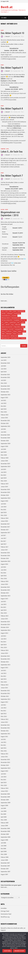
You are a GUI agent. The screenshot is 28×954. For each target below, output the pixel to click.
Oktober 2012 (5, 696)
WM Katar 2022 (14, 336)
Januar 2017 (4, 550)
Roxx (6, 209)
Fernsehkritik (16, 320)
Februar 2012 (4, 719)
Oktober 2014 (5, 627)
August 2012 (4, 702)
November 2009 (5, 797)
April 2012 (3, 713)
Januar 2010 (4, 791)
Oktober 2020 (5, 440)
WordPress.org (5, 917)
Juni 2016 (3, 570)
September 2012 (5, 699)
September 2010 (5, 768)
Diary (2, 30)
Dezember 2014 (5, 621)
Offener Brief (17, 324)
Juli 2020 (3, 449)
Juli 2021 (3, 429)
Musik (12, 324)
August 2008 (4, 840)
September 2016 (5, 561)
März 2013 (4, 682)
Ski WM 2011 (9, 331)
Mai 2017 (3, 541)
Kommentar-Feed (6, 914)
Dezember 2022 (5, 386)
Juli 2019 (3, 469)
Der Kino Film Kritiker (7, 294)
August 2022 (4, 397)
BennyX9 (8, 36)
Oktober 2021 (5, 423)
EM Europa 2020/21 (6, 318)
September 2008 (5, 837)
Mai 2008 (3, 848)
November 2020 (5, 438)
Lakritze (22, 322)
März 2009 (4, 820)
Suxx (7, 148)
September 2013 (5, 665)
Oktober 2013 (5, 662)
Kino (18, 322)
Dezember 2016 (5, 553)
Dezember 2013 (5, 656)
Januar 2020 (4, 461)
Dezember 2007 (5, 863)
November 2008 (5, 831)
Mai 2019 (3, 475)
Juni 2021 (3, 432)
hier (25, 259)
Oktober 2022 (5, 392)
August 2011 (4, 736)
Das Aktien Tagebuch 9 (12, 67)
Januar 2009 (4, 825)
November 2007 (5, 866)
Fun (2, 322)
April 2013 (3, 679)
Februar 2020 (4, 458)
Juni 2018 (3, 507)
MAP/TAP (8, 324)
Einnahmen (14, 315)
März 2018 (4, 515)
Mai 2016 (3, 573)
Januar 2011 (4, 756)
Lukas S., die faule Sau (11, 151)
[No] (26, 943)
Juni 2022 (3, 403)
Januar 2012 (4, 722)
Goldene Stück (13, 322)
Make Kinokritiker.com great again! (11, 885)
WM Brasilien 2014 (5, 336)
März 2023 (4, 383)
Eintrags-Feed (5, 911)
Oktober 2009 (5, 800)
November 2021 (5, 420)
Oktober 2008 (5, 834)
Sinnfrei (3, 148)
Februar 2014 (4, 650)
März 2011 (4, 751)
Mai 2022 (3, 406)
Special (14, 331)
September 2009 (5, 802)
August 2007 (4, 874)
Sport (24, 331)
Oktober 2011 (5, 731)
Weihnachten (9, 333)
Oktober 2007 (5, 869)
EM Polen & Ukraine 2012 (7, 320)
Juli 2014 (3, 636)
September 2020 (5, 443)
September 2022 (5, 395)
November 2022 (5, 389)
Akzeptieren (7, 951)
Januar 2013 (4, 688)
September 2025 (5, 357)
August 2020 (4, 446)
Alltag (2, 209)
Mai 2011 (3, 745)
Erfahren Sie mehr (19, 951)
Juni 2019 (3, 472)
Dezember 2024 (5, 363)
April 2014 (3, 644)
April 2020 (3, 452)
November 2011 (5, 728)
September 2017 (5, 532)
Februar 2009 (4, 823)
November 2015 (5, 590)
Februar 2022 (4, 415)
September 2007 (5, 871)
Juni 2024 (3, 369)
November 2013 (5, 659)
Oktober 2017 (5, 530)
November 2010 (5, 762)
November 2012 (5, 693)
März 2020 (4, 455)
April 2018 (3, 512)
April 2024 (3, 372)
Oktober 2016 (5, 558)
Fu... (25, 320)
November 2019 (5, 463)
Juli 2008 (3, 843)
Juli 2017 (3, 535)
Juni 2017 (3, 538)
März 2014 (4, 647)
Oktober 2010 (5, 765)
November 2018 (5, 492)
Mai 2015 (3, 607)
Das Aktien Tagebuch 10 (12, 33)
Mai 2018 (3, 509)
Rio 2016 (11, 329)
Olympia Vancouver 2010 (7, 327)
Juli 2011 (3, 739)
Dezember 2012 (5, 690)
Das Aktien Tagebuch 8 (12, 108)
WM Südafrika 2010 (15, 338)
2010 (3, 311)
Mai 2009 (3, 814)
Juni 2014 (3, 639)
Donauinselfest (17, 313)
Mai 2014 (3, 642)
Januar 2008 (4, 860)
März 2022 (4, 412)
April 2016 (3, 575)
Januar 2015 (4, 619)
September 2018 (5, 498)
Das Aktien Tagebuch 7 (12, 175)
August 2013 (4, 667)
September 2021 (5, 426)
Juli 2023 (3, 380)
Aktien (10, 311)
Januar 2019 (4, 486)
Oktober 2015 (5, 593)
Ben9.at (7, 7)
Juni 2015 (3, 604)
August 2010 (4, 771)
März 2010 (4, 785)
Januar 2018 (4, 521)
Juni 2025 (3, 360)
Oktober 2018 (5, 495)
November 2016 (5, 555)
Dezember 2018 (5, 489)
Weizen (14, 333)
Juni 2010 (3, 777)
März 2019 (4, 481)
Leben (3, 324)
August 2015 (4, 598)
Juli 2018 (3, 504)
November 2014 (5, 624)
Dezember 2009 (5, 794)
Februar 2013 (4, 685)
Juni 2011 (3, 742)
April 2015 (3, 610)
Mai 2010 (3, 779)
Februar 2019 (4, 484)
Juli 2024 (3, 366)
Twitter (3, 333)
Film (22, 320)
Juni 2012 (3, 708)
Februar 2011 (4, 754)
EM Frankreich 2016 (16, 318)
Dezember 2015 (5, 587)
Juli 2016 (3, 567)
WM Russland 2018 (6, 338)
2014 (6, 311)
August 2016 (4, 564)
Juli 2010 (3, 774)
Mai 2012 (3, 711)
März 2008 (4, 854)
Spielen (19, 331)
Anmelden (4, 908)
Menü (4, 17)
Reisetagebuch (5, 329)
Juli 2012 (3, 705)
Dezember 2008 (5, 828)
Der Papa (3, 313)
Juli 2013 (3, 670)
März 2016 (4, 578)
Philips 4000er (17, 327)
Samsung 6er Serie (19, 329)
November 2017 (5, 527)
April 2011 (3, 748)
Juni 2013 (3, 673)
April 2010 (3, 782)
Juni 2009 (3, 811)
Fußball (6, 322)
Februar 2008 (4, 857)
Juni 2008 (3, 846)
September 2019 (5, 466)
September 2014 (5, 630)
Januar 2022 (4, 417)
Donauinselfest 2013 (6, 315)
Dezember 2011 (5, 725)
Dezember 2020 (5, 435)
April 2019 (3, 478)
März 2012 (4, 716)
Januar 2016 (4, 584)
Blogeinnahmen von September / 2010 (10, 214)
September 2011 (5, 734)
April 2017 (3, 544)
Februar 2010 (4, 788)
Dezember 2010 (5, 759)
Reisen (23, 327)
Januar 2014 (4, 653)
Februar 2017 (4, 547)
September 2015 (5, 596)
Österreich (23, 338)
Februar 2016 (4, 581)
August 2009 (4, 805)
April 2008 (3, 851)
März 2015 (4, 613)
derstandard (9, 313)
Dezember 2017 (5, 524)
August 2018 (4, 501)
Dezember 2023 (5, 374)
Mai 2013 (3, 676)
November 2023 (5, 377)
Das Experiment (21, 311)
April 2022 (3, 409)
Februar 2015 (4, 616)
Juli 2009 (3, 808)
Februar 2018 (4, 518)
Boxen (14, 311)
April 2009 (3, 817)
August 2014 (4, 633)
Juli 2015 (3, 601)
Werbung (20, 333)
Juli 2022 (3, 400)
